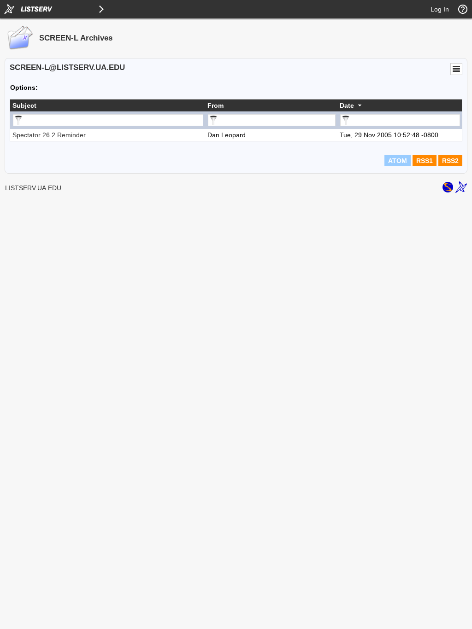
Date (347, 105)
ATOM (397, 160)
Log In (440, 9)
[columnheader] (107, 105)
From (215, 105)
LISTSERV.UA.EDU (33, 188)
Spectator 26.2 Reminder (49, 135)
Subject (24, 105)
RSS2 (450, 160)
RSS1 (424, 160)
